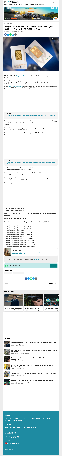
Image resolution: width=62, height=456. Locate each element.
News (11, 23)
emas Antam (8, 272)
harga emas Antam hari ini (15, 86)
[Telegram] (13, 34)
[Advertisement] (31, 100)
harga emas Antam (18, 272)
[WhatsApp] (10, 34)
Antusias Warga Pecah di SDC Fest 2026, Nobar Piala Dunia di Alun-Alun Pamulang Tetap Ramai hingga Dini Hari (32, 381)
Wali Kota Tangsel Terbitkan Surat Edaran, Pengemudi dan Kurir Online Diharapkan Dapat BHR (33, 252)
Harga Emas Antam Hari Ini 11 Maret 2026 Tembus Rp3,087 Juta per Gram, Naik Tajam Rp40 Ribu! (31, 163)
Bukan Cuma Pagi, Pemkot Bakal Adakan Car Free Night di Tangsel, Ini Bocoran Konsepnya (34, 351)
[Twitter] (8, 34)
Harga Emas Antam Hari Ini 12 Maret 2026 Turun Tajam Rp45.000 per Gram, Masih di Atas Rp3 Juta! (30, 116)
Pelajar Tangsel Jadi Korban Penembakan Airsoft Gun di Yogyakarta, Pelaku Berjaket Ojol (33, 309)
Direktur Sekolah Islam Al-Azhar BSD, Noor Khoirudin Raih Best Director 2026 (34, 373)
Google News (37, 259)
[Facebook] (5, 34)
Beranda (6, 23)
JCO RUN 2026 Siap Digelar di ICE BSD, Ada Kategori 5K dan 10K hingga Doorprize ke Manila (32, 366)
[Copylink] (15, 34)
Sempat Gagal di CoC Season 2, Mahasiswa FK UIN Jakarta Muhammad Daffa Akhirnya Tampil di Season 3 (13, 309)
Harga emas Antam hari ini (23, 76)
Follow (53, 265)
